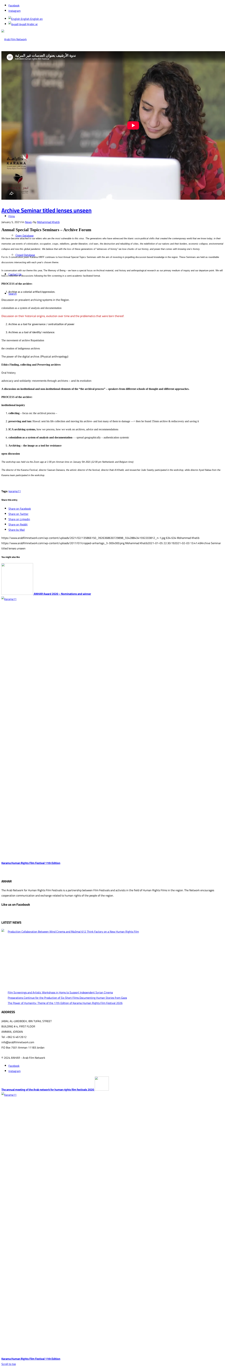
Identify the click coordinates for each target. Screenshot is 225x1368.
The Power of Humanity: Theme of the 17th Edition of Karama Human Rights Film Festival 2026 (65, 1003)
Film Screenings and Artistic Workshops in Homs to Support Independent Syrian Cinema (60, 992)
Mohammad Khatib (48, 222)
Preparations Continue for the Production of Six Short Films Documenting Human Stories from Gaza (67, 997)
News (28, 222)
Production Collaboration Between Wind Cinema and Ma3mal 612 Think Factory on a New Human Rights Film (73, 931)
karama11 (15, 491)
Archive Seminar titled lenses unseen (46, 210)
